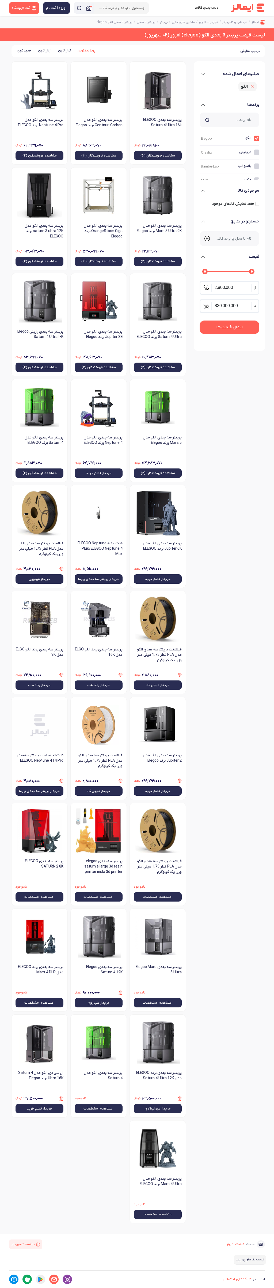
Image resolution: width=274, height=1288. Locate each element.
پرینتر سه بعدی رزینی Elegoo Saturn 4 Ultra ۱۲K (40, 334)
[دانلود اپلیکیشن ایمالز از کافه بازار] (27, 1279)
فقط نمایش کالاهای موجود (233, 203)
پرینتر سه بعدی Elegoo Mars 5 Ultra (159, 970)
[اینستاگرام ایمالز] (67, 1279)
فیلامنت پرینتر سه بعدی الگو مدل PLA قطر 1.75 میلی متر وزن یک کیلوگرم (159, 866)
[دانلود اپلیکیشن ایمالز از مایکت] (13, 1279)
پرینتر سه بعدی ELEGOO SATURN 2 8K (44, 864)
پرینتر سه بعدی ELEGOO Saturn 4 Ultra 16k (162, 122)
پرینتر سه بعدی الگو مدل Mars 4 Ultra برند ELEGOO (161, 1181)
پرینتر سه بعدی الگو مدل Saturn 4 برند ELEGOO (44, 440)
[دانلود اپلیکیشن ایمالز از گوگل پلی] (40, 1279)
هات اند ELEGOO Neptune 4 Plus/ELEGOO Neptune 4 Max (100, 549)
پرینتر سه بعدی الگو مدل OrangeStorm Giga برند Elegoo (103, 231)
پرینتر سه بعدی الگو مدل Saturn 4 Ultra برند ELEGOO (159, 334)
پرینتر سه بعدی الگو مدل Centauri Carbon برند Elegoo (99, 122)
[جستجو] (79, 8)
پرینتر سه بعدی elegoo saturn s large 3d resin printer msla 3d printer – (102, 866)
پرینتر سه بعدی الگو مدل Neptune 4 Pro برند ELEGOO (40, 122)
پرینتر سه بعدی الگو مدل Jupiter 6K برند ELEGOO (162, 546)
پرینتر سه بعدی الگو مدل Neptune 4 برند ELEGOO (103, 440)
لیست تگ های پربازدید (250, 1259)
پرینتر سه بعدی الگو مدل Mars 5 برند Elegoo (162, 440)
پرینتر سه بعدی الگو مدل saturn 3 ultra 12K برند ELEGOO (44, 231)
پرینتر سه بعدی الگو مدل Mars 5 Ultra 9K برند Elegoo (159, 228)
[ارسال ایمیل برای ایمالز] (54, 1279)
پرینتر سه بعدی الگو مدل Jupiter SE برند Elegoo (103, 334)
